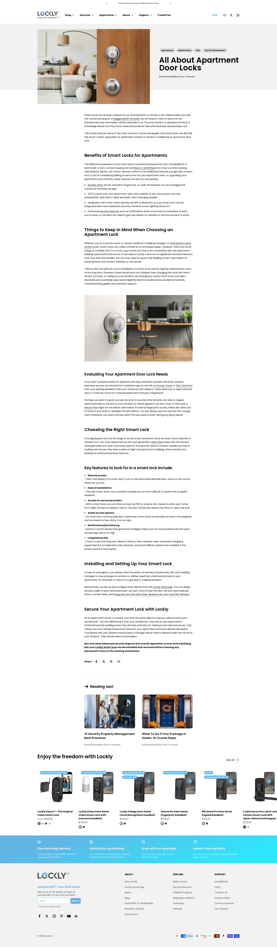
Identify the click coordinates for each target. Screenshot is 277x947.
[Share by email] (119, 662)
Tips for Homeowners (214, 50)
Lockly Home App (134, 887)
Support (144, 15)
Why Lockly (131, 881)
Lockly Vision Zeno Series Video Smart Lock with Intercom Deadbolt (94, 815)
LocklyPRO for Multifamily (139, 903)
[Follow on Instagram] (54, 916)
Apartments (167, 50)
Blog (127, 898)
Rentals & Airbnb (134, 908)
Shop (68, 15)
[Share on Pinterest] (111, 662)
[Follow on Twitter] (47, 916)
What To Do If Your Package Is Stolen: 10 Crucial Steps (164, 736)
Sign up (75, 901)
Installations (221, 881)
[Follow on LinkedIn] (76, 916)
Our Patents (221, 908)
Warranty (178, 903)
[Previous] (106, 3)
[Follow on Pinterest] (61, 916)
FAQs (217, 887)
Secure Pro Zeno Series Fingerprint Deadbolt (174, 813)
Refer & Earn (180, 881)
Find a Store (131, 914)
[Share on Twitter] (104, 662)
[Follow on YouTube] (69, 916)
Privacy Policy (222, 898)
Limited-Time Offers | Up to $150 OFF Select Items (138, 3)
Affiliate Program (182, 892)
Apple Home (106, 15)
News (128, 892)
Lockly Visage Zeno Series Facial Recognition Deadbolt (137, 813)
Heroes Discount (182, 887)
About (126, 15)
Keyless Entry (184, 50)
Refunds (177, 908)
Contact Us (221, 892)
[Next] (170, 3)
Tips (198, 50)
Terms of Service (224, 903)
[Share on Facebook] (96, 662)
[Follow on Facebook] (39, 916)
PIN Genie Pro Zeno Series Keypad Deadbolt (217, 813)
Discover (85, 15)
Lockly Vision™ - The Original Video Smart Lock (55, 813)
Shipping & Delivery (184, 898)
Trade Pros (164, 15)
